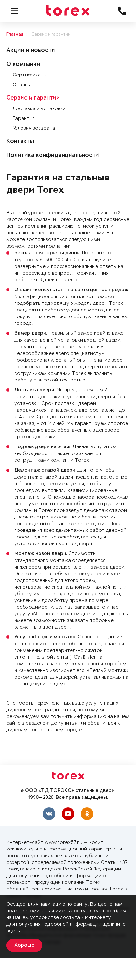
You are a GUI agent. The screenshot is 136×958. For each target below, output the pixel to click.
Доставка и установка (39, 108)
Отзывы (22, 85)
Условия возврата (34, 128)
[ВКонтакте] (49, 813)
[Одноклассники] (87, 813)
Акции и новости (30, 51)
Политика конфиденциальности (52, 156)
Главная (14, 34)
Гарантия (24, 118)
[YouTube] (68, 813)
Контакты (20, 142)
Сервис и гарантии (51, 34)
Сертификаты (30, 75)
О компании (23, 65)
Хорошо (24, 945)
